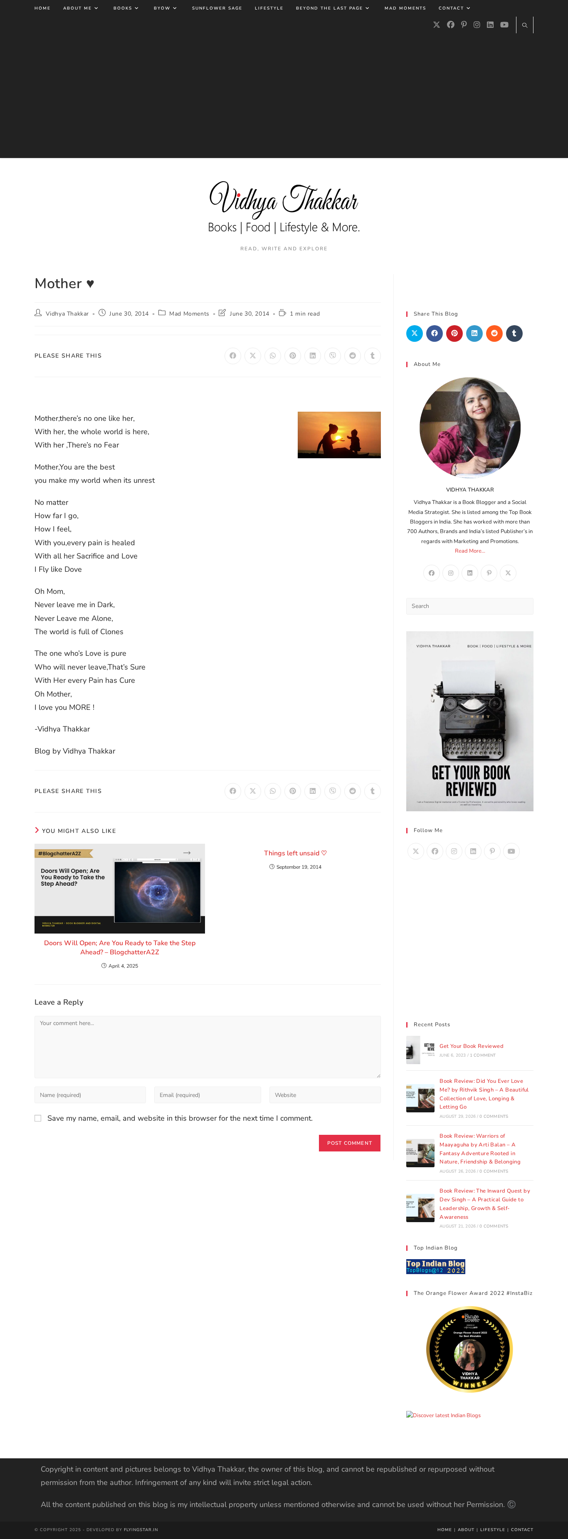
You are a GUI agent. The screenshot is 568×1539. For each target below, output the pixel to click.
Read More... (470, 551)
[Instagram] (477, 25)
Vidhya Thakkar (67, 314)
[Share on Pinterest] (454, 333)
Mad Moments (189, 314)
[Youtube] (504, 25)
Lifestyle (492, 1530)
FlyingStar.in (141, 1530)
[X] (437, 25)
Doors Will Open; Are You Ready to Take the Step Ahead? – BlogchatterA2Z (119, 948)
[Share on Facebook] (434, 333)
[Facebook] (451, 25)
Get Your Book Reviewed (472, 1046)
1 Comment (483, 1055)
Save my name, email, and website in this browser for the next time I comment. (180, 1118)
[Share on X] (414, 333)
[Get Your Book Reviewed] (420, 1050)
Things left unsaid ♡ (295, 853)
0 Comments (493, 1116)
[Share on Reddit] (494, 333)
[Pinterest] (464, 25)
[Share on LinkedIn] (474, 333)
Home (444, 1530)
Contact (522, 1530)
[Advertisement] (284, 95)
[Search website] (525, 26)
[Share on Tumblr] (514, 333)
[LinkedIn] (490, 25)
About (466, 1530)
